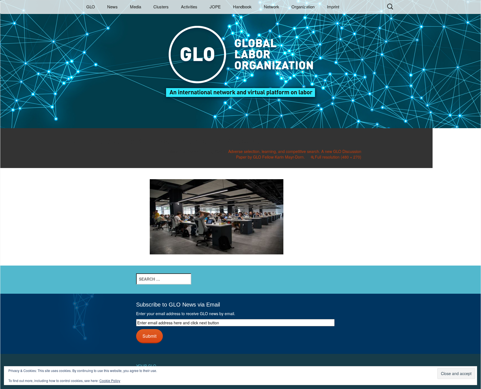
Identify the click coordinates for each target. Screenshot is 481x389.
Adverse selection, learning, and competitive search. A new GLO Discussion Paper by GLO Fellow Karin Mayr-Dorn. (294, 154)
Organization (303, 6)
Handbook (242, 6)
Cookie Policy (109, 380)
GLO (90, 6)
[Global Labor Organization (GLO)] (240, 57)
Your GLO (146, 366)
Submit (149, 336)
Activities (189, 6)
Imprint (333, 6)
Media (135, 6)
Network (271, 6)
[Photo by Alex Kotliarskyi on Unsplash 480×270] (216, 216)
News (112, 6)
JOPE (215, 6)
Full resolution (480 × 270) (338, 157)
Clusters (161, 6)
